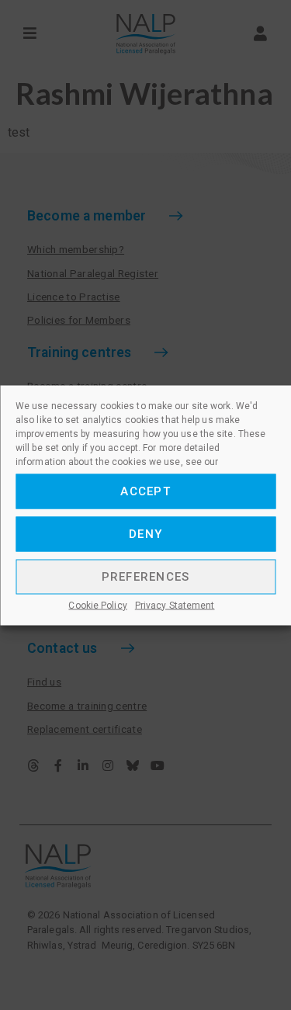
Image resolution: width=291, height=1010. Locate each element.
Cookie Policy (97, 604)
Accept (145, 491)
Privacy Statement (175, 604)
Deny (145, 534)
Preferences (146, 577)
